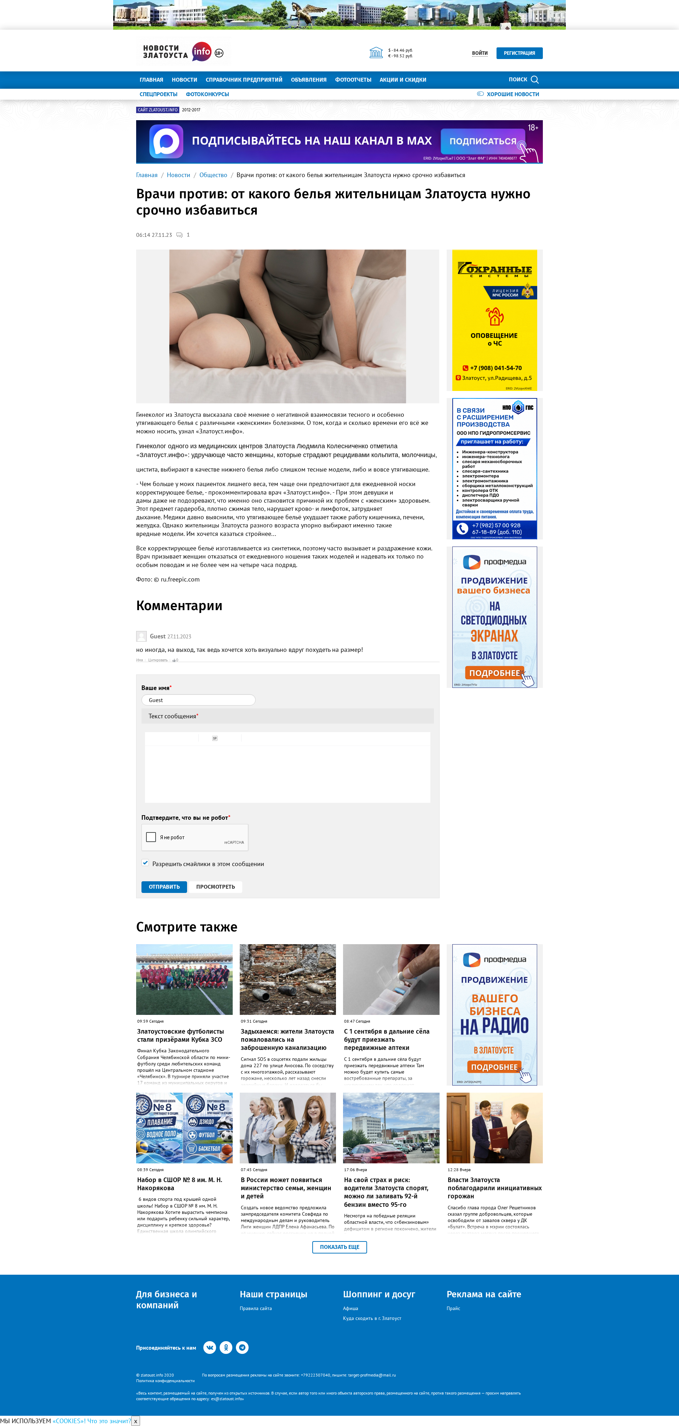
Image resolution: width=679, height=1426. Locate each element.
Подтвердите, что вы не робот (186, 817)
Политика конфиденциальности (165, 1380)
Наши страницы (273, 1294)
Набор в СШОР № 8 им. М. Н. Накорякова (179, 1184)
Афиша (350, 1308)
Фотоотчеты (353, 79)
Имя (139, 660)
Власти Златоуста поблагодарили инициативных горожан (495, 1188)
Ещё (440, 79)
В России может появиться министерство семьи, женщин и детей (286, 1188)
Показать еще (339, 1247)
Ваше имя (156, 688)
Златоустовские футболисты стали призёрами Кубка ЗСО (180, 1036)
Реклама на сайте (484, 1294)
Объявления (309, 79)
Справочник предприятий (244, 79)
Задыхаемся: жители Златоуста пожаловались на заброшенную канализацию (287, 1040)
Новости (184, 79)
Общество (213, 175)
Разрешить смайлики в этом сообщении (208, 864)
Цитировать (158, 660)
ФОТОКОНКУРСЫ (207, 94)
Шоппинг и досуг (379, 1294)
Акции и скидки (403, 79)
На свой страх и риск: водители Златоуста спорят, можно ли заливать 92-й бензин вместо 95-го (386, 1192)
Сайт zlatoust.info (158, 109)
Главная (151, 79)
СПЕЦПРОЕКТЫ (159, 94)
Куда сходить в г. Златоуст (372, 1318)
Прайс (453, 1308)
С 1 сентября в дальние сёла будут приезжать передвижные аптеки (387, 1040)
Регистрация (519, 53)
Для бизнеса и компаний (166, 1300)
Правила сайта (256, 1308)
